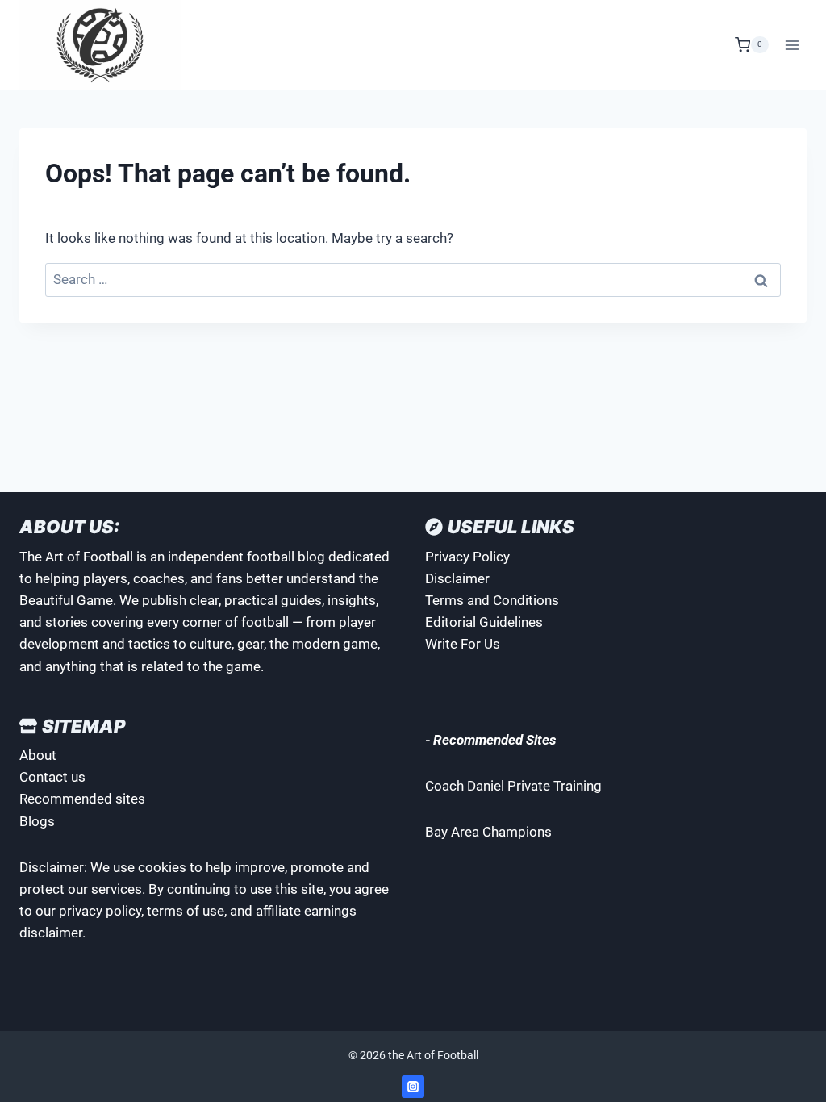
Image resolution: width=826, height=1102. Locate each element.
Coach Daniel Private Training (513, 786)
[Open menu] (792, 44)
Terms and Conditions (492, 600)
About (37, 755)
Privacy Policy (467, 557)
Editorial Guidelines (484, 622)
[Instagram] (413, 1086)
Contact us (52, 777)
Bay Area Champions (488, 832)
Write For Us (462, 644)
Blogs (37, 821)
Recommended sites (82, 799)
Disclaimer (457, 578)
